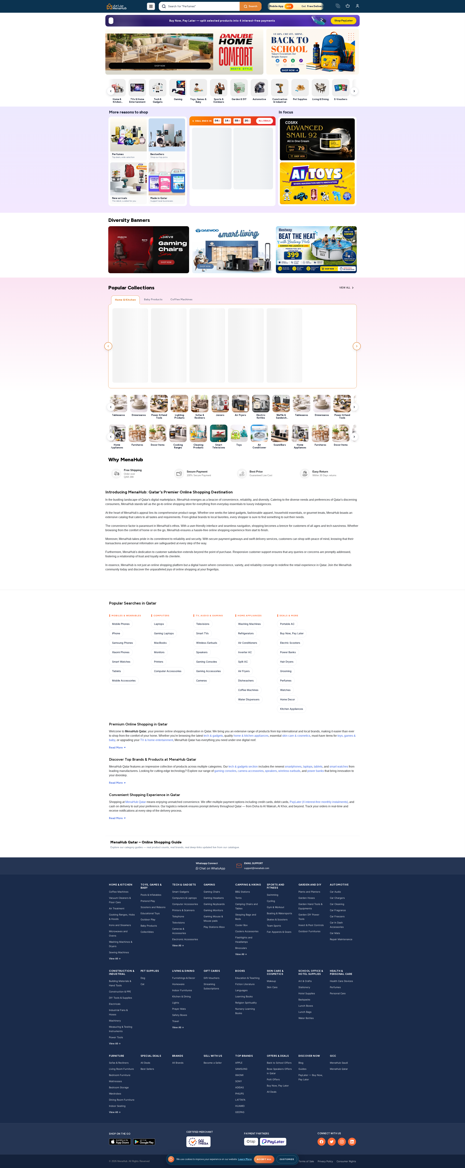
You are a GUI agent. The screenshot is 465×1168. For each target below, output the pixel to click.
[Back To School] (312, 52)
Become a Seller (213, 1062)
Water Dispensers (249, 699)
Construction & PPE (120, 991)
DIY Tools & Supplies (120, 997)
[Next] (257, 51)
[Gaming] (148, 249)
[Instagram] (342, 1142)
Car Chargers (337, 897)
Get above (285, 6)
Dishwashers (246, 680)
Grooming (286, 671)
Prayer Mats (179, 1008)
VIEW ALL (344, 287)
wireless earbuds (289, 770)
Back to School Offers (279, 1062)
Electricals (114, 1003)
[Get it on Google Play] (144, 1141)
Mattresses (115, 1081)
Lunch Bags (305, 1011)
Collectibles (147, 931)
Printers (158, 661)
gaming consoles (225, 770)
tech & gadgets (213, 735)
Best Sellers (147, 1068)
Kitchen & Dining (181, 996)
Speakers (202, 652)
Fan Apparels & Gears (279, 931)
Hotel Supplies (306, 993)
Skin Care (272, 987)
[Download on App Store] (120, 1141)
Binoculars (241, 948)
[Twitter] (332, 1142)
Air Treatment (116, 908)
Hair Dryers (287, 661)
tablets (318, 766)
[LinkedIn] (352, 1142)
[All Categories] (151, 6)
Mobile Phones (121, 623)
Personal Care (338, 993)
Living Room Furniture (121, 1068)
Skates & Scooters (277, 919)
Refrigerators (246, 633)
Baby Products (149, 925)
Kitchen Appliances (291, 708)
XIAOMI (239, 1075)
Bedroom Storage (119, 1087)
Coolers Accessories (246, 931)
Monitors (159, 652)
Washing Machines (249, 623)
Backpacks (304, 999)
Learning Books (244, 996)
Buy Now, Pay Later (292, 633)
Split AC (243, 661)
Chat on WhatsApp (211, 868)
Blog (300, 1062)
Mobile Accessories (124, 680)
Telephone (178, 916)
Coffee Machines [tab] (181, 299)
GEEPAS (239, 1112)
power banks (315, 770)
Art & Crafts (305, 981)
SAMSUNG (241, 1068)
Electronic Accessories (185, 939)
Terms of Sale (306, 1161)
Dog (143, 977)
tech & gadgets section (243, 766)
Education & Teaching (247, 977)
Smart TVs (202, 633)
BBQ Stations (242, 891)
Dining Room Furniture (121, 1099)
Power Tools (116, 1037)
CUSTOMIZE (287, 1159)
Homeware (178, 984)
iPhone (116, 633)
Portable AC (287, 623)
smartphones (293, 766)
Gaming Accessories (208, 671)
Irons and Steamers (120, 925)
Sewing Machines (119, 952)
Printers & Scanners (183, 910)
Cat (142, 984)
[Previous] (111, 51)
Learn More (245, 1159)
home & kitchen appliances (251, 735)
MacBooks (160, 642)
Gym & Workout (275, 907)
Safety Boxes (179, 1015)
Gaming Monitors (213, 910)
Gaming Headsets (214, 897)
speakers (271, 770)
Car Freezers (337, 916)
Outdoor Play (148, 919)
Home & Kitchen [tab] (125, 299)
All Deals (145, 1062)
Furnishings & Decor (183, 977)
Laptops (159, 623)
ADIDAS (239, 1087)
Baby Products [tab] (153, 299)
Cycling (271, 901)
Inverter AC (245, 652)
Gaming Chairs (212, 891)
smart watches (338, 766)
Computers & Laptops (184, 897)
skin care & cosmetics (296, 735)
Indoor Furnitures (182, 990)
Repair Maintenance (341, 939)
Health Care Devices (341, 981)
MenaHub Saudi (339, 1062)
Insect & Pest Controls (311, 925)
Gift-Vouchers (211, 977)
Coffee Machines (248, 689)
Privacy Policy (325, 1161)
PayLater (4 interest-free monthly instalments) (319, 801)
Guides (302, 1068)
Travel (175, 1021)
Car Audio (335, 891)
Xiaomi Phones (121, 652)
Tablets (116, 671)
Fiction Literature (245, 984)
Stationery (304, 987)
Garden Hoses (306, 897)
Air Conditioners (247, 642)
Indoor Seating (117, 1105)
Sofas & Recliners (119, 1062)
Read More (116, 747)
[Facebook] (322, 1142)
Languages (241, 990)
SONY (238, 1081)
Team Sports (274, 925)
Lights (175, 1002)
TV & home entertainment (156, 740)
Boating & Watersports (279, 913)
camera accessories (251, 770)
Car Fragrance (338, 910)
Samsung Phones (122, 642)
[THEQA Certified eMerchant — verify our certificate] (198, 1141)
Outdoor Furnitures (309, 931)
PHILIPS (239, 1093)
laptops (307, 766)
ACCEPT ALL (264, 1159)
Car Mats (335, 933)
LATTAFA (240, 1099)
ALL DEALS (265, 121)
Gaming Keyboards (214, 904)
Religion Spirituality (246, 1002)
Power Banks (288, 652)
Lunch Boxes (305, 1005)
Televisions (202, 623)
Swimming (272, 894)
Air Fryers (244, 671)
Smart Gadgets (180, 891)
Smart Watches (121, 661)
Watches (285, 689)
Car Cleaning (337, 904)
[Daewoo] (232, 249)
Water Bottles (306, 1018)
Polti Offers (273, 1079)
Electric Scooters (290, 642)
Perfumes (286, 680)
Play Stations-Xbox (214, 926)
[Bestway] (316, 249)
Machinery (115, 1020)
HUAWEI (239, 1105)
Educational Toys (150, 913)
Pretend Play (148, 901)
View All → (115, 958)
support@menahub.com (256, 868)
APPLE (238, 1062)
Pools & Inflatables (151, 894)
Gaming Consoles (206, 661)
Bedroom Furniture (119, 1075)
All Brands (177, 1062)
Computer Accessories (167, 671)
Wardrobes (115, 1093)
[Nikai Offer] (184, 52)
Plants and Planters (309, 891)
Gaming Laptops (164, 633)
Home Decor (287, 699)
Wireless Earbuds (206, 642)
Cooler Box (241, 925)
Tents (238, 897)
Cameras (201, 680)
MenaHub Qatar (135, 801)
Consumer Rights (346, 1161)
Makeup (271, 981)
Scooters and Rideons (153, 907)
